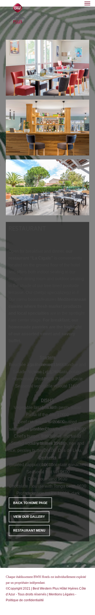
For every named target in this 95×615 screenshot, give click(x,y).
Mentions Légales (61, 594)
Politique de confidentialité (25, 600)
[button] (87, 3)
